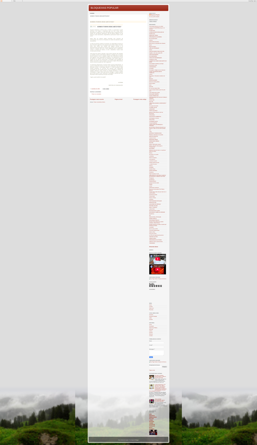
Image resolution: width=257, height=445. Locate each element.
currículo (104, 68)
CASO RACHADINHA (153, 54)
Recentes (151, 309)
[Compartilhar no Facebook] (107, 89)
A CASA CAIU (152, 30)
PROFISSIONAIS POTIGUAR (155, 200)
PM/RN (150, 184)
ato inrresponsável (153, 38)
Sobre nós (151, 308)
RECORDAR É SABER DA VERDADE (157, 212)
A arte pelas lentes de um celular (156, 26)
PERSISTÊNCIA (152, 181)
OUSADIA (151, 167)
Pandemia (151, 172)
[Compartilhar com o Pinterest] (108, 89)
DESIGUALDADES (153, 80)
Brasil (150, 44)
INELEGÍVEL (152, 119)
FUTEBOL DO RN (153, 107)
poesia (150, 185)
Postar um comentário (96, 94)
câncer (150, 49)
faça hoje (151, 101)
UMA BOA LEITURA (153, 236)
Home (150, 304)
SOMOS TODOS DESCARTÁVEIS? (102, 22)
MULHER (151, 142)
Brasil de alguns (152, 46)
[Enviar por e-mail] (103, 89)
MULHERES (151, 148)
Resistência (151, 213)
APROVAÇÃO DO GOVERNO (155, 36)
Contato (151, 306)
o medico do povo (153, 164)
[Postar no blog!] (104, 89)
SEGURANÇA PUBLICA (154, 220)
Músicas (151, 334)
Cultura (150, 74)
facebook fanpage (153, 316)
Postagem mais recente (97, 99)
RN (150, 215)
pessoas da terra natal (154, 182)
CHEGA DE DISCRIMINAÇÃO (155, 57)
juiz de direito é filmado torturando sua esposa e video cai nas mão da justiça (157, 128)
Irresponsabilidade (153, 123)
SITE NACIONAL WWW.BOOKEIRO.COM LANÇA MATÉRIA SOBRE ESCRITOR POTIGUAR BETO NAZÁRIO (153, 422)
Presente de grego (153, 194)
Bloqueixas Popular (155, 14)
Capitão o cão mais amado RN (155, 52)
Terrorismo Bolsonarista (154, 230)
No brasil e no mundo (153, 154)
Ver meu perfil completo (154, 16)
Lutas (150, 131)
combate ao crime (153, 59)
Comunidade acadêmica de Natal (156, 63)
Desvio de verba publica (154, 81)
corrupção (151, 68)
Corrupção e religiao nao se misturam (157, 70)
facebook (151, 314)
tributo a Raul (152, 231)
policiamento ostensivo (154, 187)
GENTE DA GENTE (153, 110)
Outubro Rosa (152, 168)
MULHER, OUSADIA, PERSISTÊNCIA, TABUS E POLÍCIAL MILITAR (160, 376)
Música (150, 152)
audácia (151, 40)
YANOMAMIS (152, 243)
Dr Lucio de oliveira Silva (154, 88)
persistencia (151, 179)
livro (150, 129)
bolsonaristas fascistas (154, 41)
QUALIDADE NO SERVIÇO (155, 204)
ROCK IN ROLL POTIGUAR (155, 217)
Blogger (137, 440)
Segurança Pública (153, 327)
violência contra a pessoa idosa (156, 241)
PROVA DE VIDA (152, 202)
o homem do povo (153, 160)
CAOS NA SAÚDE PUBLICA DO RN (156, 51)
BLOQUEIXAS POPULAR (104, 7)
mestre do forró (152, 137)
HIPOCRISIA (152, 114)
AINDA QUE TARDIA (153, 35)
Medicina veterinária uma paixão (156, 134)
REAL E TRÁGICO (153, 207)
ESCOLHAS (151, 100)
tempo (100, 73)
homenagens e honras (154, 118)
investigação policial (153, 121)
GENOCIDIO (152, 109)
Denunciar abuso (153, 246)
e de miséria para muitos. (154, 92)
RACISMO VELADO (153, 205)
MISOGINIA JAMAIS (153, 139)
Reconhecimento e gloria (154, 210)
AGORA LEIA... (152, 33)
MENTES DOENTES (153, 136)
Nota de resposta (153, 157)
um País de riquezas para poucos (156, 235)
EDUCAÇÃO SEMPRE (154, 94)
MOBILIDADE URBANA (154, 141)
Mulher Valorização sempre (155, 144)
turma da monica (152, 233)
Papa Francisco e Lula (154, 173)
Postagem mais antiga (139, 99)
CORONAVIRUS (152, 66)
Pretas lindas (152, 196)
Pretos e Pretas (152, 197)
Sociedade (151, 326)
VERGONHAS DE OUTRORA (155, 239)
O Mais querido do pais (154, 162)
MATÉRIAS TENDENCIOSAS (155, 133)
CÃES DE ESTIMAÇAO (154, 48)
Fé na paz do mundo (153, 105)
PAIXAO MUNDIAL (153, 170)
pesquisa (107, 45)
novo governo (152, 159)
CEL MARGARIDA (153, 56)
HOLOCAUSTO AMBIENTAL (155, 116)
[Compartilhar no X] (106, 89)
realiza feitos (152, 208)
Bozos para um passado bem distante (157, 43)
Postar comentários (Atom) (99, 102)
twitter (150, 317)
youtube (151, 319)
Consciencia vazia (153, 65)
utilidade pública (152, 238)
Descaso (151, 78)
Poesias (151, 332)
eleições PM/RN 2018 (153, 95)
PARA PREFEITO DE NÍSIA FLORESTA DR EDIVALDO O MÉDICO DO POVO (157, 176)
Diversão (151, 86)
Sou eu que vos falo (153, 228)
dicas (150, 85)
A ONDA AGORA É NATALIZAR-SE (156, 32)
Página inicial (118, 99)
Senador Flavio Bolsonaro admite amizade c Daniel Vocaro (156, 222)
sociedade (151, 227)
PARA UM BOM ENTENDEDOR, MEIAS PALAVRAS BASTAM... (160, 400)
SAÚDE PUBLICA (153, 218)
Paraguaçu (151, 178)
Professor (151, 199)
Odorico (151, 165)
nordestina (151, 156)
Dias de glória (152, 83)
